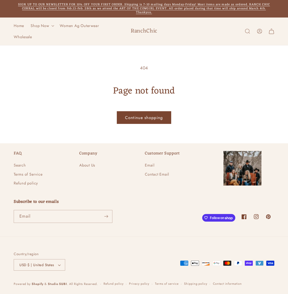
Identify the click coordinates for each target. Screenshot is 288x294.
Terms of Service (28, 174)
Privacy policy (139, 284)
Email (150, 165)
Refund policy (26, 183)
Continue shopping (144, 118)
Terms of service (167, 284)
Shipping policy (195, 284)
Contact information (227, 284)
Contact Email (157, 174)
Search (20, 165)
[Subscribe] (106, 216)
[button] (42, 25)
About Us (87, 165)
